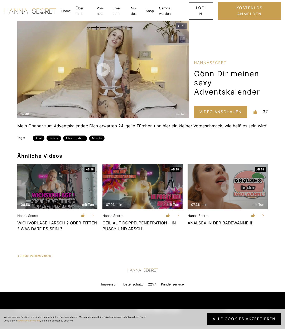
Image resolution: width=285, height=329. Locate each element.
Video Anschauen (220, 112)
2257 (152, 284)
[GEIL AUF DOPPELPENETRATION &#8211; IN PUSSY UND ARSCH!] (142, 186)
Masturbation (75, 138)
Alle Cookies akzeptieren (244, 319)
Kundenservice (172, 284)
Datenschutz (133, 284)
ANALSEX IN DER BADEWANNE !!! (220, 222)
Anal (39, 138)
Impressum (109, 284)
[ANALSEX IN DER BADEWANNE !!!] (228, 186)
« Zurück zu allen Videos (34, 255)
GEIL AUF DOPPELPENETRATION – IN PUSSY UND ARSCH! (139, 225)
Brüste (53, 138)
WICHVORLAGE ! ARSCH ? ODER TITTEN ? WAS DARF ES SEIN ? (57, 225)
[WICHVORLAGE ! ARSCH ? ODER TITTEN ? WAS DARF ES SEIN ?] (57, 186)
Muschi (97, 138)
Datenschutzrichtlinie (28, 320)
